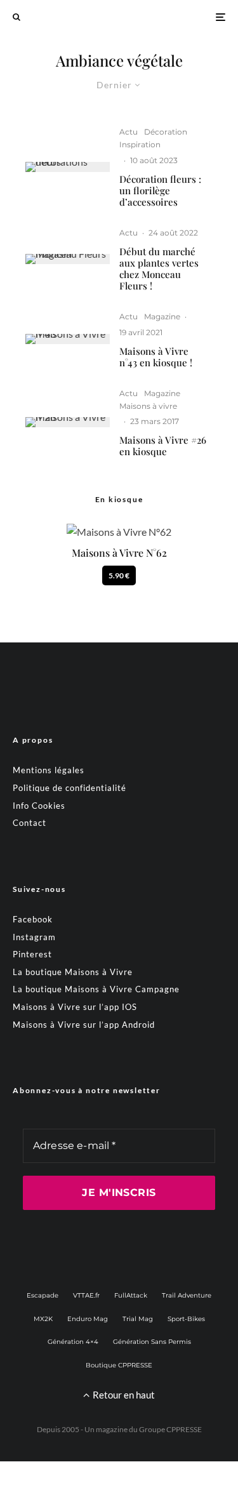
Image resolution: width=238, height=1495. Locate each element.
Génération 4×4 (73, 1342)
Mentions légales (48, 770)
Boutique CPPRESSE (119, 1365)
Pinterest (32, 954)
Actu (128, 131)
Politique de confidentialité (69, 788)
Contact (29, 823)
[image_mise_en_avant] (67, 167)
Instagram (34, 937)
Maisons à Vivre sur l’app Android (84, 1025)
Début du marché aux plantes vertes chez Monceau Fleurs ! (159, 268)
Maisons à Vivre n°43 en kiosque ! (155, 356)
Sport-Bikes (186, 1319)
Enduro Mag (87, 1319)
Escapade (42, 1295)
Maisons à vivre (148, 406)
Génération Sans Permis (152, 1342)
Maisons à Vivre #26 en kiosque (162, 445)
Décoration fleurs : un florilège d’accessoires (160, 190)
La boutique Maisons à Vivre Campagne (96, 989)
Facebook (33, 919)
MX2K (43, 1319)
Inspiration (140, 144)
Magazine (162, 316)
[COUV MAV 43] (67, 339)
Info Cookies (39, 806)
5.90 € (119, 575)
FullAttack (130, 1295)
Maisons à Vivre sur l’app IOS (75, 1007)
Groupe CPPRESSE (170, 1429)
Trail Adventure (186, 1295)
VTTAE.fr (86, 1295)
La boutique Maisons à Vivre (73, 972)
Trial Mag (137, 1319)
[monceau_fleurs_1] (67, 259)
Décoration (165, 131)
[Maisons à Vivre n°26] (67, 422)
